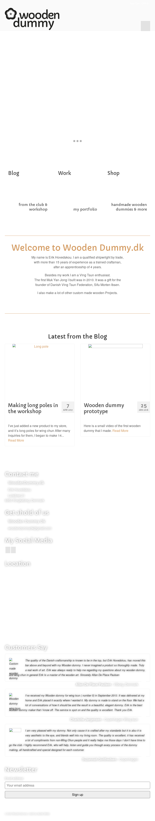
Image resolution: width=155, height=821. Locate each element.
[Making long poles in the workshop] (39, 371)
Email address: (14, 778)
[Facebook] (7, 550)
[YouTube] (13, 550)
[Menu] (145, 26)
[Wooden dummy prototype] (115, 371)
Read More (16, 440)
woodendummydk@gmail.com (29, 528)
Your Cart (138, 3)
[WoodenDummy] (77, 19)
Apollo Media (44, 813)
